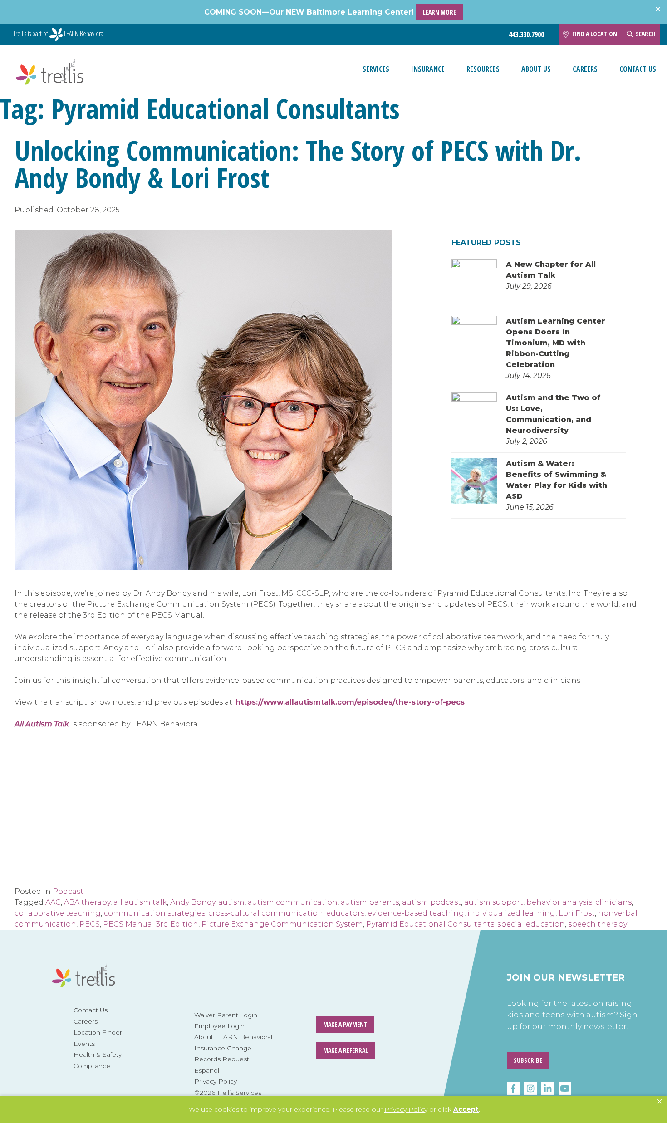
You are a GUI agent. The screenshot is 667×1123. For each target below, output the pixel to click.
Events (84, 1043)
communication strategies (154, 913)
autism (231, 902)
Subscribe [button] (528, 1060)
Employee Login (219, 1026)
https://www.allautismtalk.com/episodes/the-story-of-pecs (350, 702)
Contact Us (637, 69)
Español (206, 1070)
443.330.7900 (526, 34)
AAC (53, 902)
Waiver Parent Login (225, 1015)
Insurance (428, 69)
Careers (585, 69)
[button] (659, 1102)
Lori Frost (577, 913)
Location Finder (98, 1032)
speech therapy (597, 924)
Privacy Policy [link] (405, 1109)
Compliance (92, 1065)
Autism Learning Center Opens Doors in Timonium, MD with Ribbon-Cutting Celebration (555, 343)
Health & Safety (98, 1054)
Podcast (68, 891)
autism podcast (431, 902)
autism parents (370, 902)
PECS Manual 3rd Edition (150, 924)
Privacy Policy (215, 1081)
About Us (536, 69)
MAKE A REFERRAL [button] (345, 1050)
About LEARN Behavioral (233, 1036)
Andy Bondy (192, 902)
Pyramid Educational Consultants (430, 924)
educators (345, 913)
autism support (493, 902)
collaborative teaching (58, 913)
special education (531, 924)
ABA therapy (87, 902)
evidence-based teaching (416, 913)
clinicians (613, 902)
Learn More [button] (439, 12)
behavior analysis (559, 902)
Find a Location (594, 33)
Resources (483, 69)
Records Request (221, 1059)
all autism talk (140, 902)
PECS (89, 924)
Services (376, 69)
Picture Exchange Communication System (282, 924)
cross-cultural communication (265, 913)
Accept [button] (466, 1109)
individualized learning (511, 913)
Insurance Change (222, 1048)
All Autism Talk (42, 724)
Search (645, 33)
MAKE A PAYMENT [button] (345, 1024)
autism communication (293, 902)
